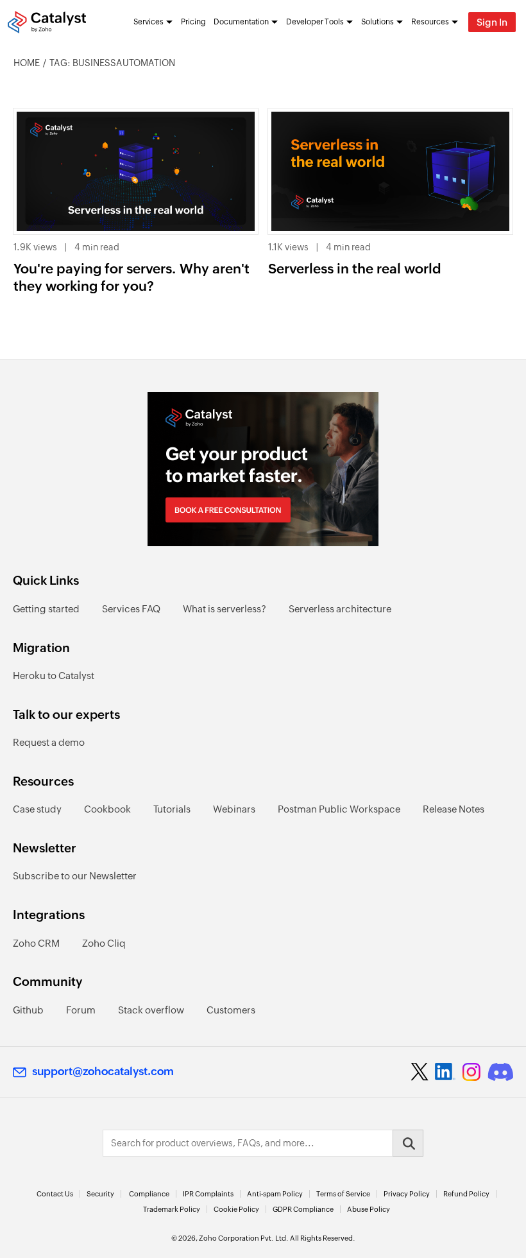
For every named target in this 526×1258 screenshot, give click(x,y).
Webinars (234, 809)
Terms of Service (343, 1194)
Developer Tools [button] (315, 21)
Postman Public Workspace (339, 809)
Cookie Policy (236, 1209)
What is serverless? (224, 608)
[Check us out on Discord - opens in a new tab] (500, 1072)
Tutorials (172, 809)
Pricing (193, 21)
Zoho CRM (36, 943)
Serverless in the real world (354, 269)
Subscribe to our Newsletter (75, 875)
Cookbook (107, 809)
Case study (37, 809)
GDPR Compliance (303, 1209)
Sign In (492, 22)
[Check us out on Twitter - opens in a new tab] (420, 1072)
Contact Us (55, 1194)
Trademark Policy (171, 1209)
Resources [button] (430, 21)
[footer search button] (408, 1143)
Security (100, 1194)
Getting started (46, 608)
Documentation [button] (241, 21)
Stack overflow (151, 1009)
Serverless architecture (340, 608)
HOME (26, 63)
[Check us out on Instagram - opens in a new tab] (471, 1072)
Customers (231, 1009)
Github (28, 1009)
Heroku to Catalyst (53, 675)
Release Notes (453, 809)
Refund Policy (466, 1194)
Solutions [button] (377, 21)
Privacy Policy (407, 1194)
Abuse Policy (368, 1209)
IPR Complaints (208, 1194)
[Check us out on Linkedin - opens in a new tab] (444, 1072)
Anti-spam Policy (275, 1194)
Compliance (149, 1194)
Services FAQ (131, 608)
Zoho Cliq (104, 943)
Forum (81, 1009)
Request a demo (49, 742)
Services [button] (148, 21)
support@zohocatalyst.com (103, 1071)
